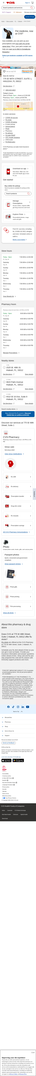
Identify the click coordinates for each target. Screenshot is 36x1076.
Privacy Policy (14, 1074)
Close (33, 1052)
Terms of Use (23, 1074)
